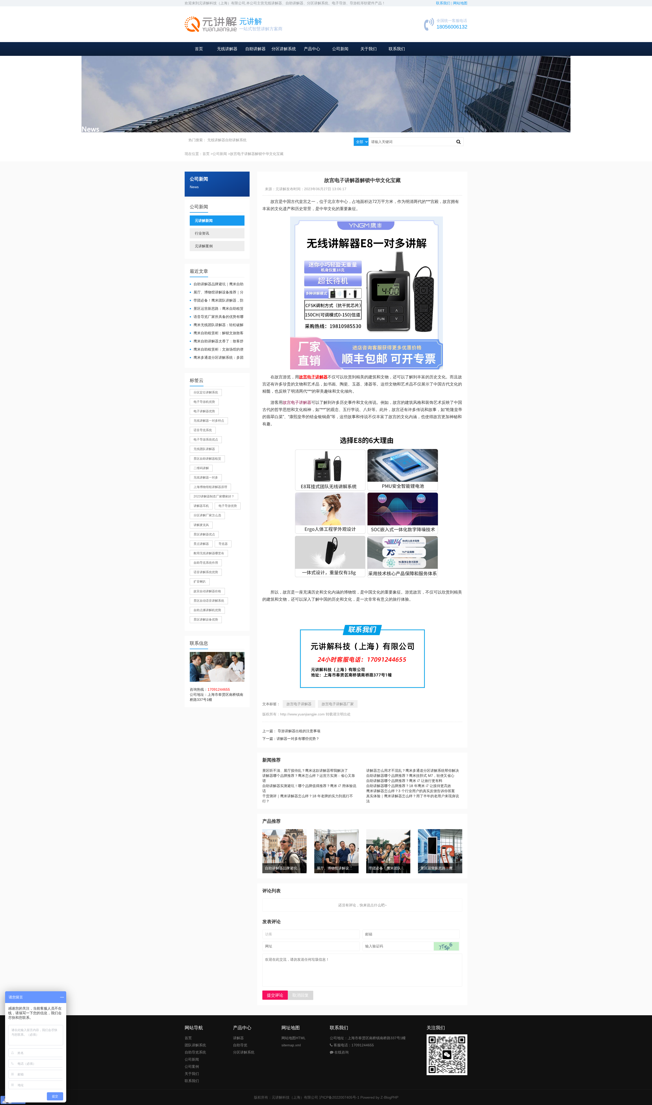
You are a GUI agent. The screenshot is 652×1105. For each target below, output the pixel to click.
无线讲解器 (227, 49)
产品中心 (312, 49)
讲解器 (238, 1038)
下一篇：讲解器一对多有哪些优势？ (290, 739)
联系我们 (397, 49)
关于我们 (368, 49)
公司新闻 (340, 49)
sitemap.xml (291, 1045)
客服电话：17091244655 (353, 1045)
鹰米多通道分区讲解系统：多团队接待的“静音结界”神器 (216, 357)
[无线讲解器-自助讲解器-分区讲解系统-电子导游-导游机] (211, 24)
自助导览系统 (195, 1052)
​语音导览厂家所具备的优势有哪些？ (216, 317)
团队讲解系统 (195, 1045)
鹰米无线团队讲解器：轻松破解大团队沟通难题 (216, 325)
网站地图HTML (293, 1038)
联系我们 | (444, 3)
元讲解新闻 (204, 221)
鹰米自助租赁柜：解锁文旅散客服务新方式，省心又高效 (216, 333)
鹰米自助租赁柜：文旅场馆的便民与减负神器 (216, 349)
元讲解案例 (204, 246)
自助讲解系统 (236, 140)
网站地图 (460, 3)
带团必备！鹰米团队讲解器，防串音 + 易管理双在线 (216, 300)
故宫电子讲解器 (297, 402)
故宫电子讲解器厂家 (338, 704)
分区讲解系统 (283, 49)
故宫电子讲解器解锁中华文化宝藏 (256, 154)
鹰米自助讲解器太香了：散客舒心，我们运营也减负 (216, 341)
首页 (199, 49)
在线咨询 (341, 1052)
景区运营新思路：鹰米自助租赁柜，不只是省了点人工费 (216, 308)
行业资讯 (202, 233)
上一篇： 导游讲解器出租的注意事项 (291, 731)
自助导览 (240, 1045)
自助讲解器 (255, 49)
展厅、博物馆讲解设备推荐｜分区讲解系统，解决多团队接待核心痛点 (216, 292)
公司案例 (192, 1066)
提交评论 (275, 995)
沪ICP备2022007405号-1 (339, 1097)
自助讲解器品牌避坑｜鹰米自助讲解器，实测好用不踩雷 (216, 284)
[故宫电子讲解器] (366, 220)
